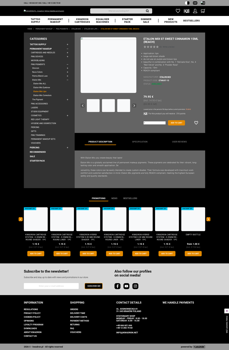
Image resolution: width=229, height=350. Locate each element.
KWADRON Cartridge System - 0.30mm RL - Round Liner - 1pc (114, 237)
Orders (74, 309)
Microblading (38, 60)
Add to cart (176, 123)
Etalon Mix (36, 80)
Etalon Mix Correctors (42, 95)
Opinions (29, 321)
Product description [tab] (100, 141)
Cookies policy (32, 317)
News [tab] (114, 198)
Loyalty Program (33, 324)
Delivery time (77, 313)
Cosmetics (36, 115)
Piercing (35, 127)
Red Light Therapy (40, 119)
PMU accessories (39, 104)
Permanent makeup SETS (43, 139)
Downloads (30, 328)
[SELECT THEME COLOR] (187, 3)
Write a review (168, 47)
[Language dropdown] (203, 3)
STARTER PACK (37, 161)
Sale (32, 156)
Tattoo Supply (38, 44)
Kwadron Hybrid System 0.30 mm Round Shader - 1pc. (88, 237)
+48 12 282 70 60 (53, 3)
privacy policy (32, 313)
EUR (195, 3)
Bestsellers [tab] (130, 198)
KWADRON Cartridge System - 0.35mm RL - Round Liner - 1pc (62, 237)
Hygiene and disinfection (43, 123)
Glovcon (35, 68)
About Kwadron (33, 332)
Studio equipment (40, 111)
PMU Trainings (38, 135)
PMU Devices (37, 56)
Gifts (33, 131)
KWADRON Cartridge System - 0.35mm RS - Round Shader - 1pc (167, 237)
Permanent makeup (41, 49)
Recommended (38, 152)
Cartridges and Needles (43, 52)
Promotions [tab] (98, 198)
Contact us (30, 336)
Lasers (34, 108)
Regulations (31, 309)
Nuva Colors (37, 72)
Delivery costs (78, 317)
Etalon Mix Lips (39, 91)
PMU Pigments (38, 64)
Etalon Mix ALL (39, 83)
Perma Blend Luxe (39, 76)
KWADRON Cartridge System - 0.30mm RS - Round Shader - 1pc (36, 237)
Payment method (79, 321)
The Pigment (37, 99)
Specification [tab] (140, 141)
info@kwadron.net (127, 332)
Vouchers (36, 143)
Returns (75, 324)
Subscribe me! (93, 286)
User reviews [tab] (179, 141)
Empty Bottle (193, 234)
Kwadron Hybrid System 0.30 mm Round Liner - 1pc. (141, 237)
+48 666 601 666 (35, 3)
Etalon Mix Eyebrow (41, 87)
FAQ (72, 328)
